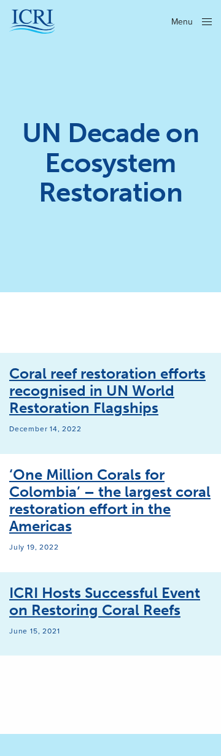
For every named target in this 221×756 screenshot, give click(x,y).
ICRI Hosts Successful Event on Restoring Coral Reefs (104, 601)
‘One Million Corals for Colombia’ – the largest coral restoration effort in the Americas (110, 500)
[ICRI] (32, 21)
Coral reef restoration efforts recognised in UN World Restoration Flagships (107, 391)
